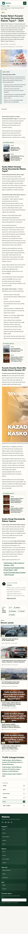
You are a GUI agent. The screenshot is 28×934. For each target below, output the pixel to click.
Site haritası (5, 877)
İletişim (4, 874)
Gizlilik (3, 885)
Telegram (22, 611)
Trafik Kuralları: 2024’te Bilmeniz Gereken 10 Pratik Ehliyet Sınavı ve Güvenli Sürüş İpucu (12, 762)
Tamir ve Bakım (5, 836)
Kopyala (13, 614)
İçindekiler (4, 109)
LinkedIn (18, 607)
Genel (3, 829)
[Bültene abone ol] (24, 900)
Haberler (4, 840)
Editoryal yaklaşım (6, 870)
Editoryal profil (11, 598)
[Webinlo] (10, 3)
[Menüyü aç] (24, 3)
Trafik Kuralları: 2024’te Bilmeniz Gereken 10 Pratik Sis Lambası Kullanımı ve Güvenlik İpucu (12, 769)
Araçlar (4, 833)
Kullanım (4, 888)
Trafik (8, 5)
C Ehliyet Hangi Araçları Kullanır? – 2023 (12, 775)
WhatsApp (13, 611)
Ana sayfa (3, 5)
